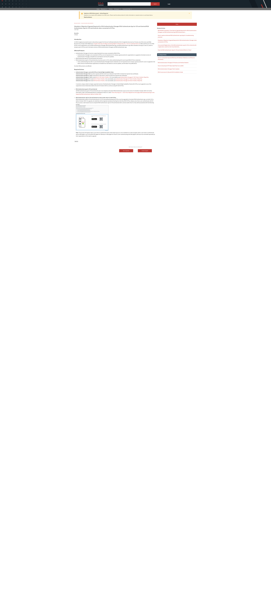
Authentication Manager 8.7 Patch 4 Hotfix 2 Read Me (129, 79)
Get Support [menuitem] (116, 9)
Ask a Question (126, 150)
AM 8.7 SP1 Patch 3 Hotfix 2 (103, 77)
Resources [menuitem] (103, 9)
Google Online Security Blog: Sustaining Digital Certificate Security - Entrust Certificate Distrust (117, 43)
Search (155, 4)
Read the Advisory (88, 17)
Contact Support (145, 150)
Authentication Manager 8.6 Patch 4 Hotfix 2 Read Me (129, 80)
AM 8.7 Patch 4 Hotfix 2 (99, 79)
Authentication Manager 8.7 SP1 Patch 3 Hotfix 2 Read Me (134, 77)
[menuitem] (98, 9)
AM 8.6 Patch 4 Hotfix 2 (99, 80)
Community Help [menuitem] (126, 9)
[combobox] (134, 4)
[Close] (189, 13)
